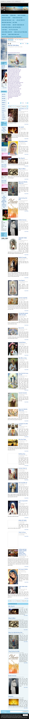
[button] (14, 29)
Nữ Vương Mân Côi (23, 482)
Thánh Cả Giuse (22, 532)
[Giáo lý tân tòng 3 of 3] (6, 156)
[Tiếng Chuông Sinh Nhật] (13, 208)
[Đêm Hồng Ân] (13, 161)
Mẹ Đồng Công (22, 453)
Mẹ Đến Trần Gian (22, 219)
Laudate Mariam (22, 342)
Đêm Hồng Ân (22, 158)
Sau (26, 43)
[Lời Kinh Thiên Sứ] (13, 474)
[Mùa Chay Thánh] (13, 442)
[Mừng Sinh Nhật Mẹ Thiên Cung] (13, 412)
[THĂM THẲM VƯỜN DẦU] (13, 590)
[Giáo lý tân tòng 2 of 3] (6, 171)
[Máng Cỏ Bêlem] (13, 172)
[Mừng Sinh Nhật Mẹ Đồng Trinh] (13, 189)
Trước (23, 43)
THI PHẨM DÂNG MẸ (13, 603)
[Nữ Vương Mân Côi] (13, 488)
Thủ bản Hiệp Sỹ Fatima (3, 67)
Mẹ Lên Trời (21, 327)
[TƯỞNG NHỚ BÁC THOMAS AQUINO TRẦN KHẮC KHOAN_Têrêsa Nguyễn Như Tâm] (13, 553)
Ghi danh (8, 1)
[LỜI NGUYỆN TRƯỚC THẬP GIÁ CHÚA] (13, 317)
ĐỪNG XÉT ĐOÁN (22, 520)
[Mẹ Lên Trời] (13, 331)
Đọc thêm (4, 87)
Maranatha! (11, 696)
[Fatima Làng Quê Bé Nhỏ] (13, 507)
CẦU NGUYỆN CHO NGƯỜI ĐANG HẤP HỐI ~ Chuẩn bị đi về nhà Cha (3, 202)
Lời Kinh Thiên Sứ (23, 468)
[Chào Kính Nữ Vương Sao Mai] (13, 381)
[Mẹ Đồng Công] (13, 459)
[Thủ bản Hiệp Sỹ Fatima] (6, 76)
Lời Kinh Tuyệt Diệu (23, 297)
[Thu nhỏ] (8, 43)
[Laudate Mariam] (13, 348)
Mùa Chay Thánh (22, 439)
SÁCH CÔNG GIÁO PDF (3, 124)
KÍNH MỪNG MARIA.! (23, 141)
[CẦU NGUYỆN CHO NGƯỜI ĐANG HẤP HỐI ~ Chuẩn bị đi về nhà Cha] (6, 214)
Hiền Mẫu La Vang (23, 358)
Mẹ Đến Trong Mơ (22, 257)
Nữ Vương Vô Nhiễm (23, 569)
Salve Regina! (22, 280)
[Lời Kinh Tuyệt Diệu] (13, 301)
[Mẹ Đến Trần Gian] (13, 228)
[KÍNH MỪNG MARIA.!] (13, 148)
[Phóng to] (10, 43)
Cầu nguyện (21, 127)
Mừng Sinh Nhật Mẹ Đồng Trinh (15, 632)
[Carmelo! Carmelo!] (13, 400)
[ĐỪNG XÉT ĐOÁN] (13, 523)
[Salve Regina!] (13, 287)
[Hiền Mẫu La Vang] (13, 364)
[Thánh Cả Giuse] (13, 539)
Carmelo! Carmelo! (23, 392)
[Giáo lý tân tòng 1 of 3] (6, 187)
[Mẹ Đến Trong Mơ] (13, 264)
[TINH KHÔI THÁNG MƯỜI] (13, 244)
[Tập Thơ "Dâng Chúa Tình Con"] (6, 140)
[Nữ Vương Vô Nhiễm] (13, 576)
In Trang (8, 103)
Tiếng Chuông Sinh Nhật (14, 651)
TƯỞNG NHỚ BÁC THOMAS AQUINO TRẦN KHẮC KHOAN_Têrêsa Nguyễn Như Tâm (23, 552)
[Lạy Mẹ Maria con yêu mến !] (13, 115)
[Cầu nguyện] (13, 130)
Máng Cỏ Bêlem (22, 168)
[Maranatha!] (14, 702)
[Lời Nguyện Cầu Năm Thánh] (13, 430)
